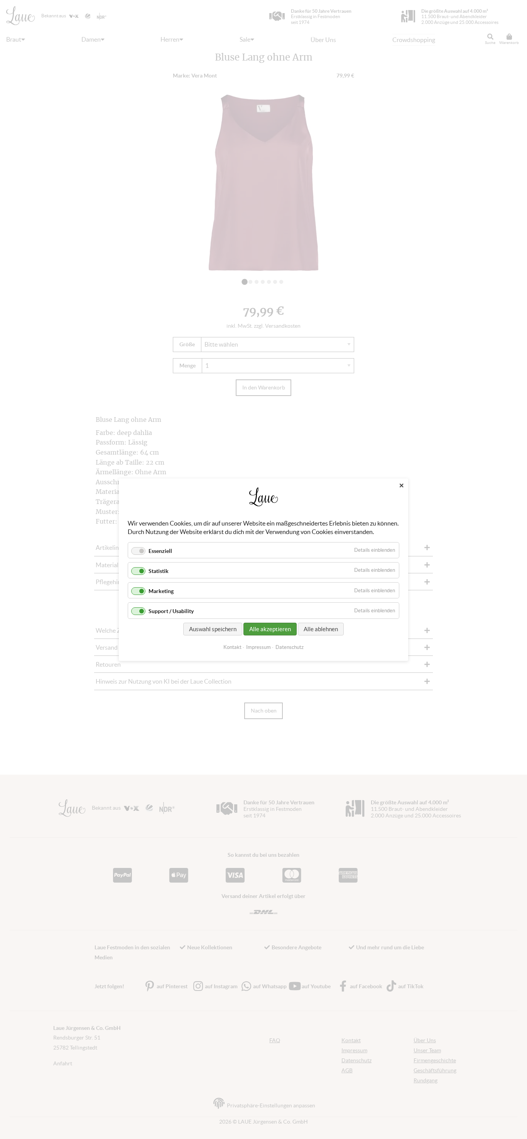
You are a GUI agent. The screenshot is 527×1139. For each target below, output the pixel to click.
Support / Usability (171, 611)
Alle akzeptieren (270, 628)
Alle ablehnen (321, 628)
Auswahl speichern (212, 628)
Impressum (258, 647)
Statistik (159, 571)
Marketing (161, 591)
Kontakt (232, 647)
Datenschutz (289, 647)
